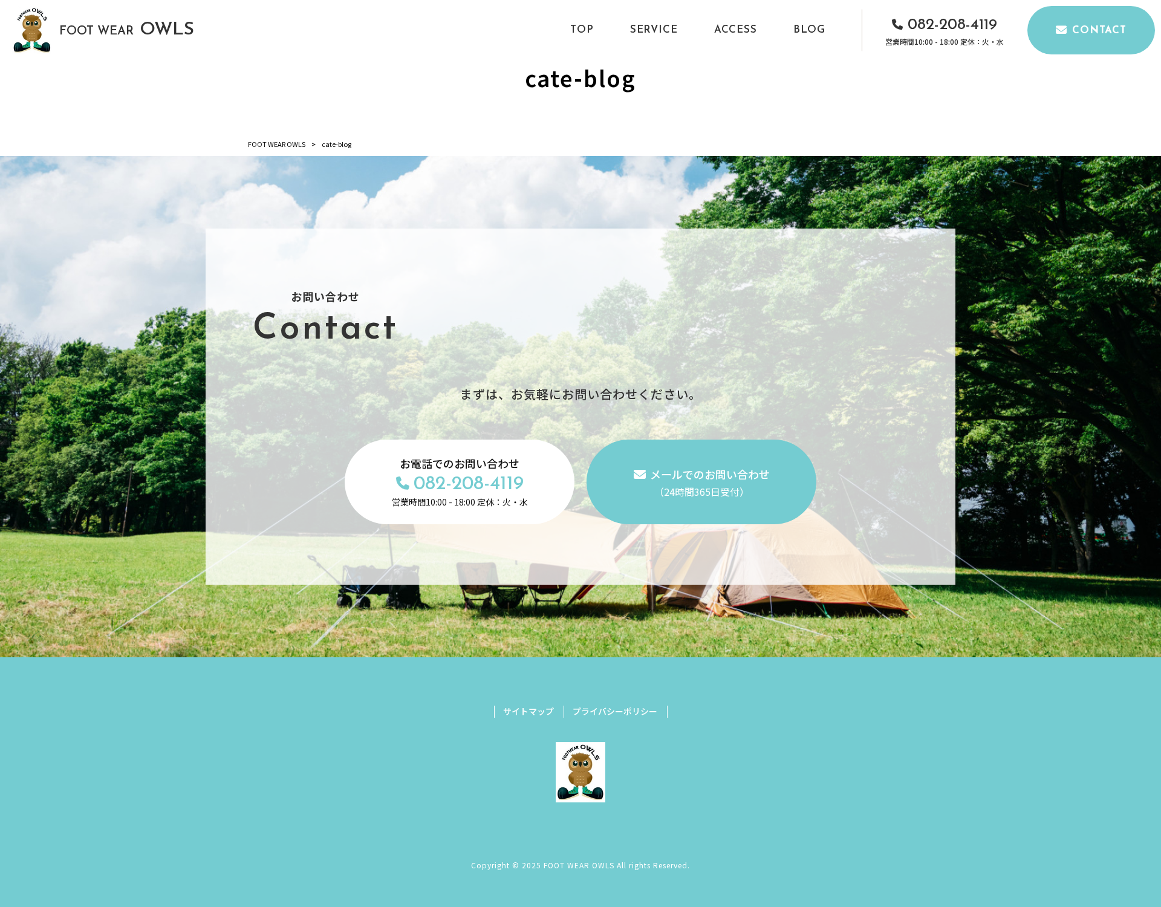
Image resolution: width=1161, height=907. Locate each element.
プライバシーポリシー (615, 711)
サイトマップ (528, 711)
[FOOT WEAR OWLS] (32, 30)
